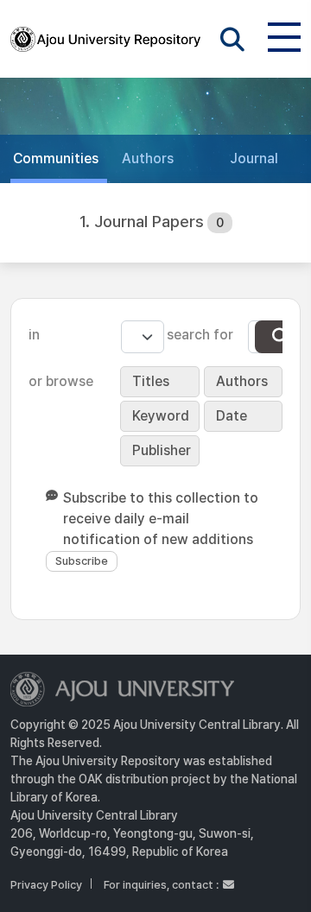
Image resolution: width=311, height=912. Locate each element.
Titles (150, 381)
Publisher (161, 450)
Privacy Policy (46, 884)
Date (231, 416)
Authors (242, 381)
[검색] (281, 336)
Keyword (160, 416)
